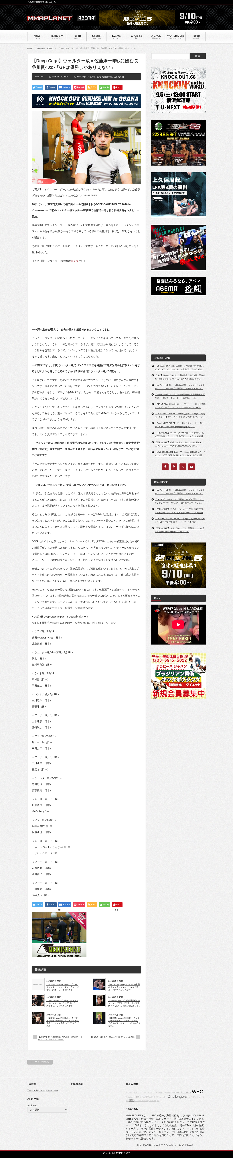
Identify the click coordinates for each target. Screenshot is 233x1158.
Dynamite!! (151, 1100)
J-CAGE (49, 48)
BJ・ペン (186, 1092)
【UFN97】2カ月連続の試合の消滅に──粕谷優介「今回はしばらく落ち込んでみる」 (60, 1038)
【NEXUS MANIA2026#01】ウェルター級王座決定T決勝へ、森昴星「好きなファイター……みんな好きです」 (124, 1022)
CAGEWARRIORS (150, 1097)
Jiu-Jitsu (129, 1093)
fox (188, 1097)
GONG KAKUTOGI (155, 1093)
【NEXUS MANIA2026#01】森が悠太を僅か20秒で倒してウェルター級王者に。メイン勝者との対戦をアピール (62, 1022)
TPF (131, 1100)
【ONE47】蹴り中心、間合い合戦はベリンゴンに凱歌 (112, 1037)
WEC (197, 1091)
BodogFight (170, 1093)
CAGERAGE (140, 1100)
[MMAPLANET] (50, 19)
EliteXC (137, 1097)
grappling (163, 1097)
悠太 (99, 77)
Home (29, 48)
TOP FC (137, 1093)
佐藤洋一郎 (107, 77)
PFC (177, 1092)
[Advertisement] (86, 292)
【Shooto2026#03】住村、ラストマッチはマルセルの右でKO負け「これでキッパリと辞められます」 (62, 1003)
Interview (41, 48)
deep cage (81, 77)
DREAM (194, 1097)
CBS (144, 1093)
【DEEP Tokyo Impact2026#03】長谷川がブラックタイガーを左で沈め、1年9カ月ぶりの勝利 (124, 987)
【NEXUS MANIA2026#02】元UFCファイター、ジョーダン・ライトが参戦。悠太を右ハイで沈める (62, 987)
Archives (32, 1105)
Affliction (129, 1097)
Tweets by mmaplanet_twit (42, 1090)
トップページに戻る (40, 1062)
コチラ (74, 260)
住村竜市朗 (119, 77)
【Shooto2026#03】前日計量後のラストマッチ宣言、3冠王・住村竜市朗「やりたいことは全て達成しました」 (124, 1004)
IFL (158, 1100)
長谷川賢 (91, 77)
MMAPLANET (123, 1153)
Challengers (177, 1096)
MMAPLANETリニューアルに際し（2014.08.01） (165, 1144)
